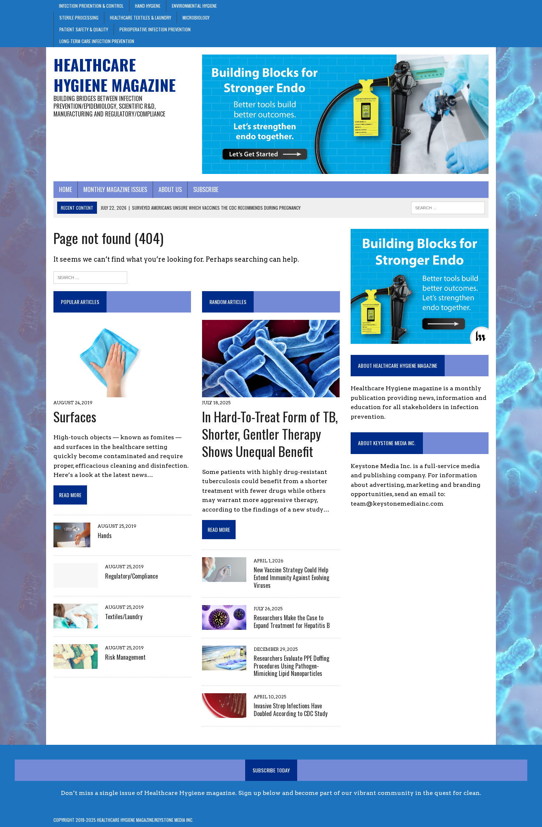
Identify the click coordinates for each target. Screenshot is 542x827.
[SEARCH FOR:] (448, 206)
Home (65, 189)
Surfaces (74, 416)
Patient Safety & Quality (83, 29)
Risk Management (125, 657)
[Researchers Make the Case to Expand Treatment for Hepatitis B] (224, 624)
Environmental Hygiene (194, 6)
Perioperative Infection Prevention (155, 29)
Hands (105, 535)
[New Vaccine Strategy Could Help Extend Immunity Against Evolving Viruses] (224, 576)
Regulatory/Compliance (131, 576)
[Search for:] (90, 276)
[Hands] (71, 542)
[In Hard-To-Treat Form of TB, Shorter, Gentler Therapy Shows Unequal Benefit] (271, 392)
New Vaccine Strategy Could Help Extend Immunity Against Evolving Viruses (291, 577)
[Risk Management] (75, 664)
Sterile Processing (78, 17)
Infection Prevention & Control (91, 6)
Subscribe (205, 189)
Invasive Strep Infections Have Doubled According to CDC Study (290, 709)
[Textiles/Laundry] (75, 623)
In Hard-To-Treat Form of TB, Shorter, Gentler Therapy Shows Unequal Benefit (270, 433)
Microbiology (196, 17)
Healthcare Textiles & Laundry (140, 17)
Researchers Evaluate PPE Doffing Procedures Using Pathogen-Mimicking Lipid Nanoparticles (291, 666)
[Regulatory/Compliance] (75, 583)
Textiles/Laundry (123, 616)
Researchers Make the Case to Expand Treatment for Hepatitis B (292, 621)
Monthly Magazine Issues (115, 189)
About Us (170, 189)
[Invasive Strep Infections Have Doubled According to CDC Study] (224, 713)
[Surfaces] (111, 392)
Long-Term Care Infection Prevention (96, 41)
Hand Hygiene (147, 6)
